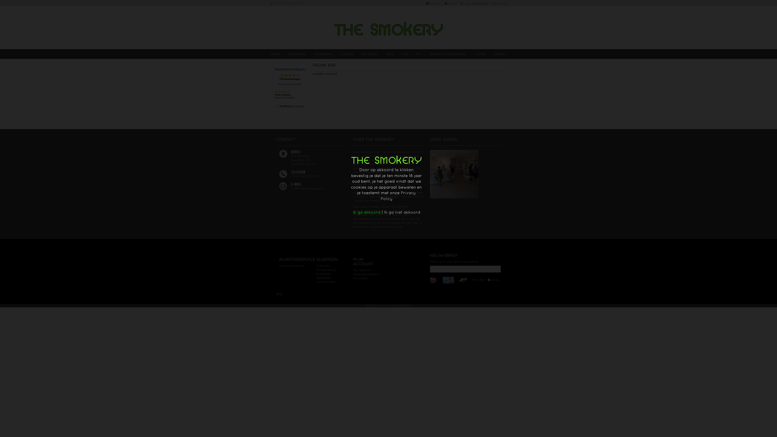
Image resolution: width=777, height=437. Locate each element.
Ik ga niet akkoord (402, 212)
